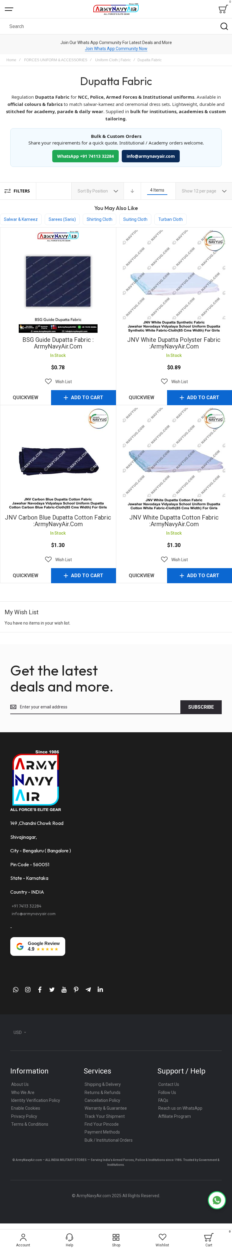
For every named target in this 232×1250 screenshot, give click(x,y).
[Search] (224, 26)
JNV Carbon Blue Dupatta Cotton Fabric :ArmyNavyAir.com (58, 459)
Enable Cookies (25, 1108)
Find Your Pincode (102, 1124)
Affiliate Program (174, 1116)
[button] (58, 381)
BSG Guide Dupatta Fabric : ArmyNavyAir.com (58, 281)
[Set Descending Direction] (132, 191)
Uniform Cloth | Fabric (113, 60)
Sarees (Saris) (62, 219)
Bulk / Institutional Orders (109, 1140)
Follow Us (167, 1092)
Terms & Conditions (29, 1124)
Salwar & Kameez (21, 219)
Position (100, 191)
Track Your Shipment (105, 1116)
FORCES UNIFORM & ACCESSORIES (55, 60)
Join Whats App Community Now (116, 48)
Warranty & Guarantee (106, 1108)
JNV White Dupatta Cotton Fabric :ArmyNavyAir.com (174, 459)
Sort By (85, 191)
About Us (20, 1084)
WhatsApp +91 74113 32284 (85, 156)
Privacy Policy (24, 1116)
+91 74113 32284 (26, 906)
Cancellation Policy (102, 1100)
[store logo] (116, 8)
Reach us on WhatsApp (180, 1108)
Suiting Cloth (135, 219)
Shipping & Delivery (103, 1084)
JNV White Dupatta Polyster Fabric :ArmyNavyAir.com (174, 281)
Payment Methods (102, 1132)
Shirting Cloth (99, 219)
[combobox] (116, 26)
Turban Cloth (170, 219)
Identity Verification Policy (35, 1100)
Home (11, 60)
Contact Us (168, 1084)
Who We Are (22, 1092)
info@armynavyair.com (151, 156)
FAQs (163, 1100)
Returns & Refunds (103, 1092)
